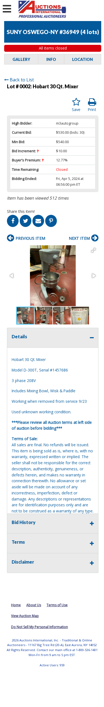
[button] (93, 250)
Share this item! (21, 211)
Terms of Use (57, 605)
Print (92, 109)
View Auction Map (25, 615)
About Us (33, 605)
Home (16, 605)
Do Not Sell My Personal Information (39, 627)
